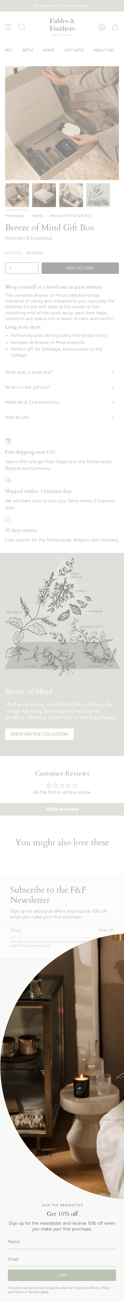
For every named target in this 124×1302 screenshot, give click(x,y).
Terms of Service (27, 1292)
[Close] (114, 967)
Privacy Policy (100, 1288)
